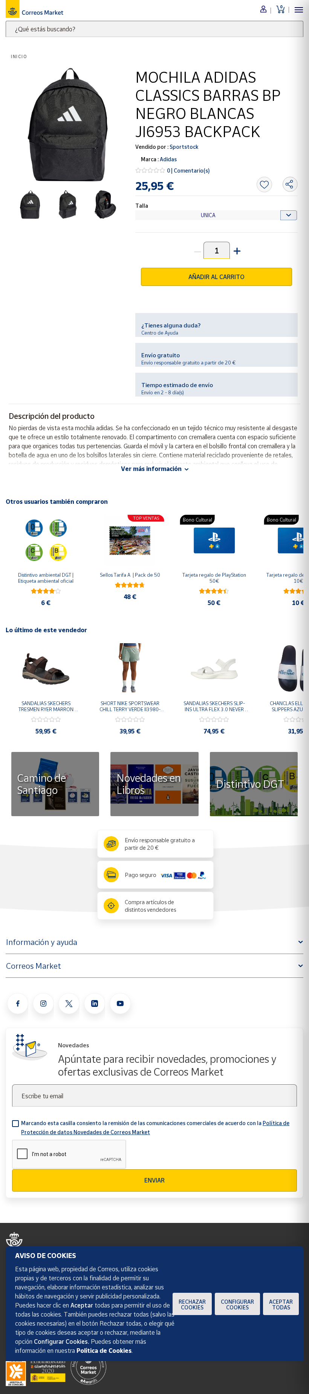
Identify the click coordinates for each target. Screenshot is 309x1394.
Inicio (19, 56)
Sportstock (183, 147)
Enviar (154, 1180)
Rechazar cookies (192, 1304)
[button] (236, 250)
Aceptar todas (281, 1304)
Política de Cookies (104, 1350)
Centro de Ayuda (159, 333)
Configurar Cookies (237, 1304)
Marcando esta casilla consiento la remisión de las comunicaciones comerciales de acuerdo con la (155, 1127)
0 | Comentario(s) (188, 170)
